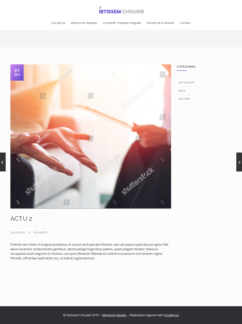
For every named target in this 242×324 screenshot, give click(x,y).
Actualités (40, 232)
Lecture (184, 98)
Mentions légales (114, 315)
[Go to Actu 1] (3, 162)
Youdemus (171, 315)
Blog (182, 90)
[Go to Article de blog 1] (239, 162)
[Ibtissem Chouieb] (121, 10)
